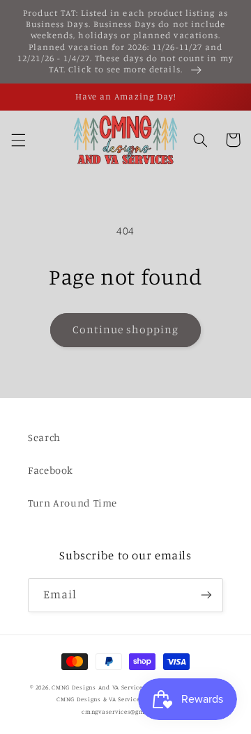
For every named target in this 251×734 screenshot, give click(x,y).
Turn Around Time (72, 503)
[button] (18, 140)
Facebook (50, 470)
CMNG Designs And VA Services (99, 687)
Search (44, 437)
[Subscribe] (206, 595)
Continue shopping (126, 329)
